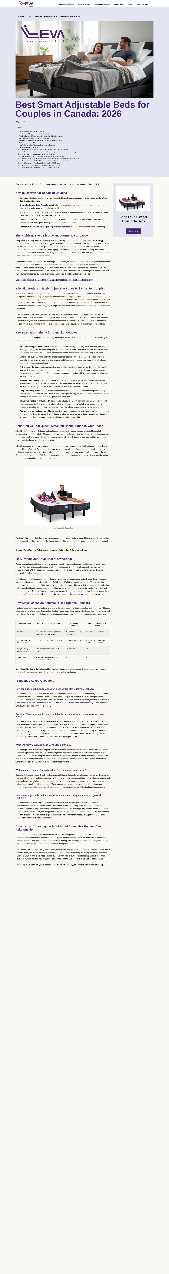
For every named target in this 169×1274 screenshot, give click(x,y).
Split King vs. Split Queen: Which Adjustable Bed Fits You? (41, 165)
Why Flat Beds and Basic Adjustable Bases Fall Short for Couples (41, 136)
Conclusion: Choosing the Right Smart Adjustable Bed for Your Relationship (44, 161)
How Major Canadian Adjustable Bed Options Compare (37, 145)
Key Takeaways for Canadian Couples (31, 131)
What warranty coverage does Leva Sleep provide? (38, 154)
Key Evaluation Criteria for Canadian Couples (34, 138)
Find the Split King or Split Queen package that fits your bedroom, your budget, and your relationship (59, 865)
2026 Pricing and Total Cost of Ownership (32, 143)
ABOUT (130, 4)
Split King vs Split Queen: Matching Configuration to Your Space (40, 140)
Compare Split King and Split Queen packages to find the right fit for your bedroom (51, 550)
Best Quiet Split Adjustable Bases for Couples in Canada (40, 167)
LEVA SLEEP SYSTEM (102, 4)
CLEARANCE (119, 4)
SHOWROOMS (142, 4)
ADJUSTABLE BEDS (66, 4)
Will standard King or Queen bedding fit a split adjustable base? (43, 156)
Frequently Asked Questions (28, 147)
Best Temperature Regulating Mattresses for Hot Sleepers (41, 163)
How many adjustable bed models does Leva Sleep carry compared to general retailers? (51, 158)
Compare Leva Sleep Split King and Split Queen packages (45, 227)
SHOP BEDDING (84, 4)
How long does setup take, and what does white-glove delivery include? (45, 149)
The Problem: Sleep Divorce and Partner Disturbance (36, 134)
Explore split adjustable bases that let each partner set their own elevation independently (54, 280)
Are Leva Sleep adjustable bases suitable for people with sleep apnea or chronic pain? (50, 152)
